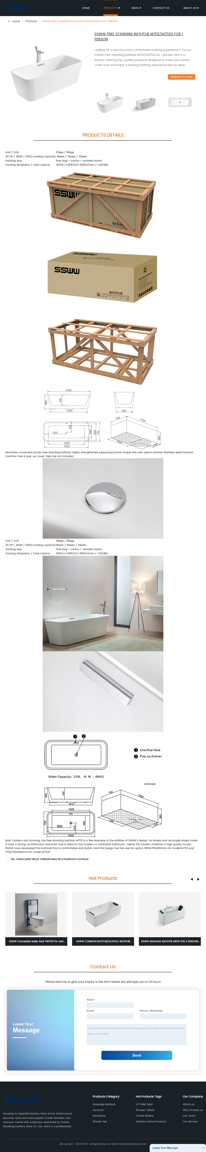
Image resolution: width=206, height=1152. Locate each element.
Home (86, 8)
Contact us (161, 8)
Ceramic (98, 1110)
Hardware (99, 1116)
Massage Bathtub (104, 1104)
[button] (192, 879)
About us (189, 8)
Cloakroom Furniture (75, 859)
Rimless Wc (54, 859)
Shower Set (100, 1122)
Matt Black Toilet (36, 859)
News (135, 8)
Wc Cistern (18, 859)
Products (110, 8)
